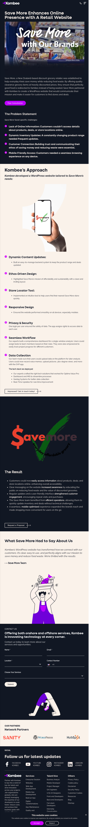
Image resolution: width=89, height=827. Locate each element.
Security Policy (73, 790)
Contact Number (53, 661)
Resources (72, 796)
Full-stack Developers (51, 804)
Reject (52, 823)
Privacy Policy (73, 779)
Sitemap (71, 803)
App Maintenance (32, 807)
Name (7, 650)
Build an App (30, 798)
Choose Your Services (13, 672)
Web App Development (31, 787)
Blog (69, 800)
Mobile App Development (31, 793)
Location (8, 661)
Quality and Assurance (30, 811)
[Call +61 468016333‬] (81, 3)
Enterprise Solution (33, 779)
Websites (29, 783)
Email (49, 650)
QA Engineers (52, 790)
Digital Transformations (32, 802)
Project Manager (53, 786)
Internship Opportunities (52, 810)
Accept (37, 823)
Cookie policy (73, 783)
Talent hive (52, 776)
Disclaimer (72, 786)
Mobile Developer (53, 783)
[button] (49, 665)
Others (71, 776)
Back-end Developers (55, 800)
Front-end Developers (55, 796)
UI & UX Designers (54, 793)
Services (30, 776)
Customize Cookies (75, 793)
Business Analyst (53, 779)
